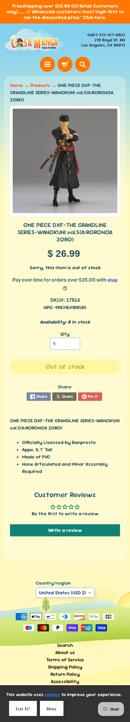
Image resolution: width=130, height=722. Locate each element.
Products (40, 85)
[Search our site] (82, 64)
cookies (52, 694)
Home (16, 85)
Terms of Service (65, 660)
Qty (65, 334)
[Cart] (65, 64)
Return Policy (65, 674)
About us (65, 652)
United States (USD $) (62, 592)
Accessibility (65, 681)
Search (65, 645)
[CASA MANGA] (35, 40)
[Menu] (47, 64)
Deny (52, 709)
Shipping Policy (65, 667)
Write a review (65, 530)
